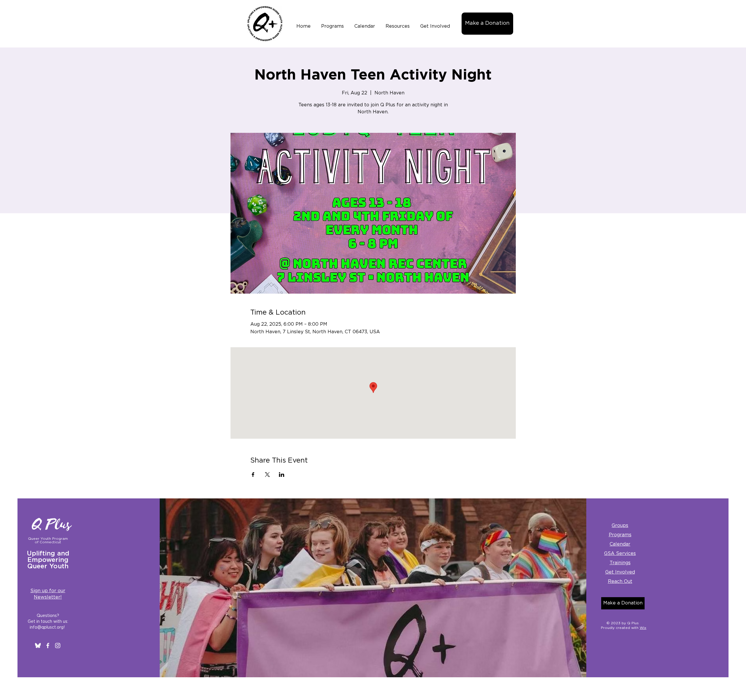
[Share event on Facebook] (253, 474)
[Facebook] (47, 645)
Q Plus (51, 524)
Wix (643, 627)
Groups (620, 525)
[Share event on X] (267, 474)
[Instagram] (57, 645)
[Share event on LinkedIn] (281, 474)
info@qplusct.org (47, 627)
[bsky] (37, 645)
